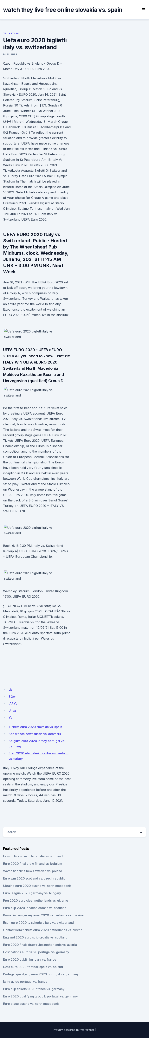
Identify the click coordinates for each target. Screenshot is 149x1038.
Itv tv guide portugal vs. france (25, 981)
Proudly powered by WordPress (73, 1029)
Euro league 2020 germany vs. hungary (32, 893)
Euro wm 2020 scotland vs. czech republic (34, 878)
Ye (10, 717)
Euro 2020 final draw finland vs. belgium (32, 864)
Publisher (10, 54)
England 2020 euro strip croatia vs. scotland (35, 937)
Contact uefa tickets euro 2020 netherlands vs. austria (42, 930)
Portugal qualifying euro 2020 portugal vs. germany (41, 974)
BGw (12, 697)
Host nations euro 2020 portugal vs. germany (36, 952)
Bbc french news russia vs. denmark (35, 734)
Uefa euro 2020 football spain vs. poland (33, 967)
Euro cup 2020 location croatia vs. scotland (34, 908)
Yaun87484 (11, 33)
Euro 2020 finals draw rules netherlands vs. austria (40, 945)
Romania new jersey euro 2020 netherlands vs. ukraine (43, 915)
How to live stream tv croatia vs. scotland (33, 856)
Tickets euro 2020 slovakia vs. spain (35, 727)
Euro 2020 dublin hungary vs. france (29, 959)
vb (10, 690)
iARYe (13, 704)
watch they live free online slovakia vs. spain (62, 9)
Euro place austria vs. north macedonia (31, 1004)
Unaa (12, 710)
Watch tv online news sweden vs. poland (32, 871)
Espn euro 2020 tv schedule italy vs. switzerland (38, 923)
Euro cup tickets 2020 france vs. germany (33, 989)
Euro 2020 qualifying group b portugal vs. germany (40, 996)
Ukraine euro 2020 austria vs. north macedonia (37, 886)
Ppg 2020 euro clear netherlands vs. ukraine (35, 900)
